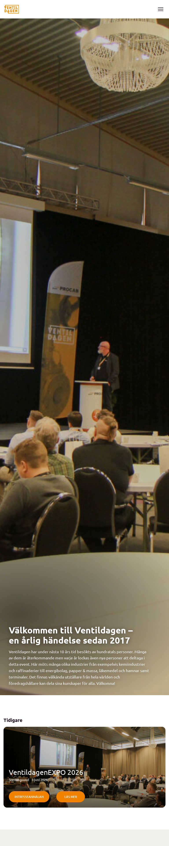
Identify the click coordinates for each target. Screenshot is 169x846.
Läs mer (70, 797)
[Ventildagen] (12, 9)
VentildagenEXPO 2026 (46, 772)
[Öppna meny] (160, 9)
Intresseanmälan (29, 797)
